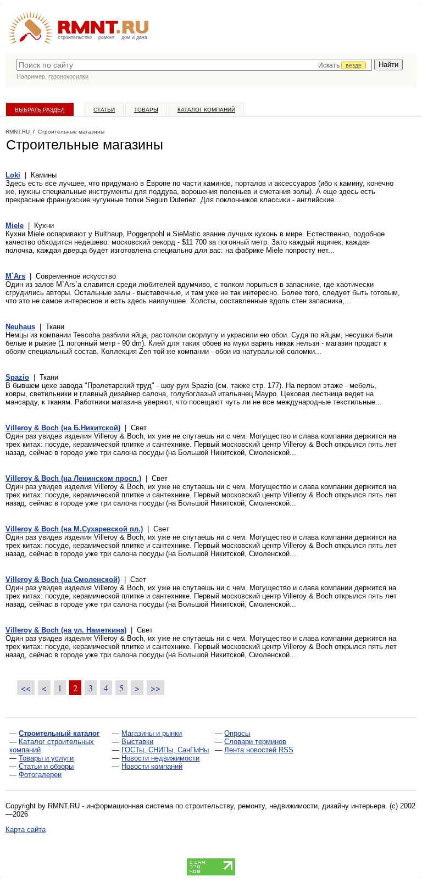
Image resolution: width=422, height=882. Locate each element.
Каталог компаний (206, 110)
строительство (75, 37)
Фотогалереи (40, 774)
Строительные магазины (71, 132)
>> (155, 688)
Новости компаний (151, 766)
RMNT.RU (17, 132)
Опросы (237, 733)
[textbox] (194, 65)
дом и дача (134, 37)
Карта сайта (25, 829)
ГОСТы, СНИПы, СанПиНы (165, 750)
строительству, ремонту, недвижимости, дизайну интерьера (285, 806)
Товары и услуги (46, 758)
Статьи (104, 110)
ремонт (106, 37)
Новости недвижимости (160, 758)
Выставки (137, 741)
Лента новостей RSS (258, 750)
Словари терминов (255, 741)
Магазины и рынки (151, 733)
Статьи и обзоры (46, 766)
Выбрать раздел (40, 110)
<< (26, 688)
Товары (146, 110)
